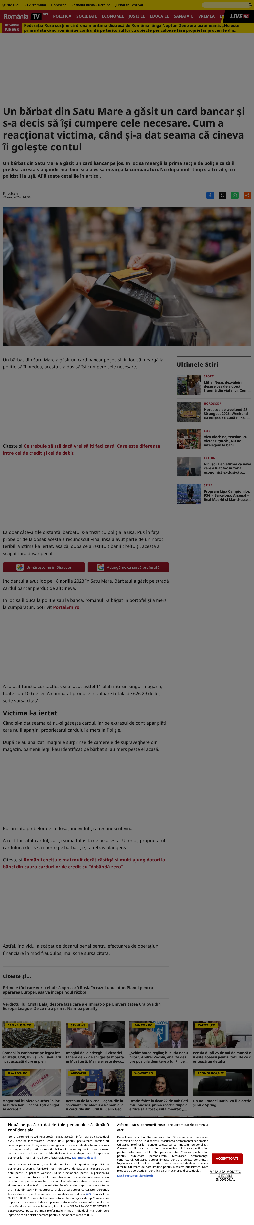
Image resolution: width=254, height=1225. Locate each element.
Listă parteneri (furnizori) (135, 1175)
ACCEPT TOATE (227, 1158)
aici (88, 1194)
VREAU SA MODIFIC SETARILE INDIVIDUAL (225, 1175)
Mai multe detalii (84, 1157)
